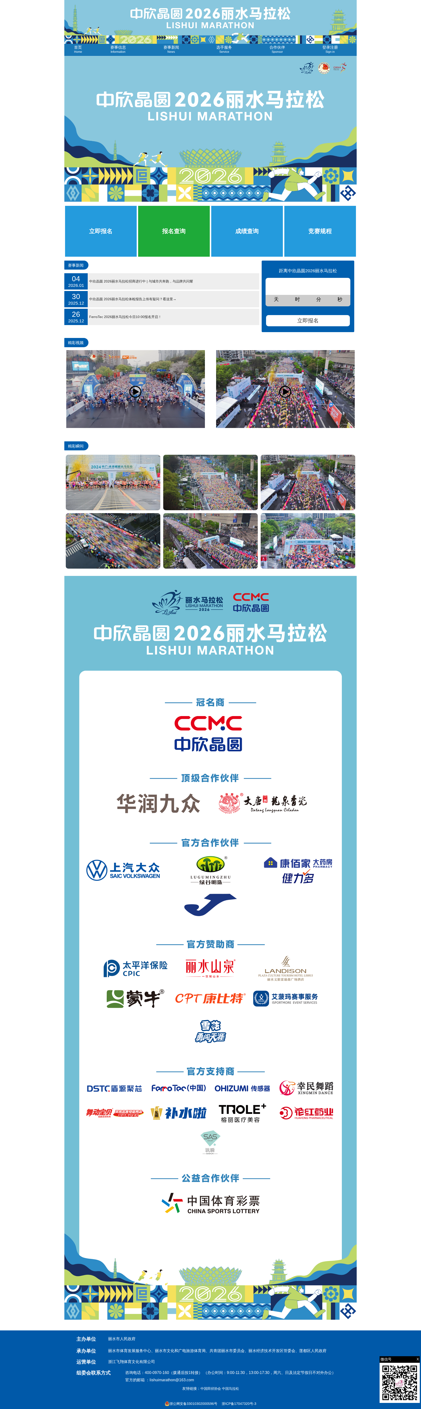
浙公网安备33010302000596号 (193, 1404)
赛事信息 (118, 49)
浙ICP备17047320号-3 (239, 1404)
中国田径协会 (211, 1389)
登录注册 (330, 49)
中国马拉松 (230, 1389)
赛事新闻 (171, 49)
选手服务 (224, 49)
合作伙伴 (277, 49)
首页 (78, 49)
